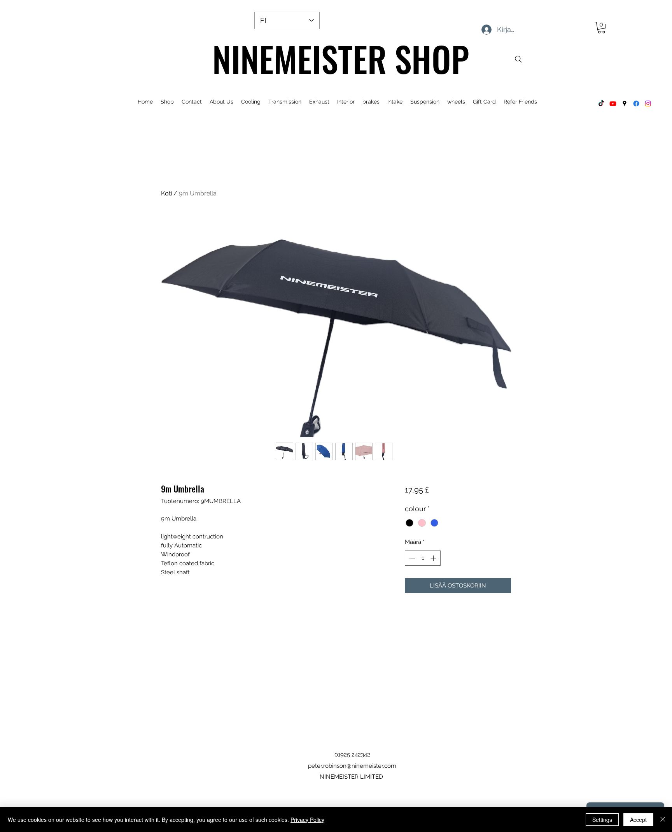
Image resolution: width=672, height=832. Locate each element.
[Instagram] (648, 103)
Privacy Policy (307, 819)
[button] (601, 27)
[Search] (518, 59)
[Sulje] (662, 819)
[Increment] (434, 558)
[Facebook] (636, 103)
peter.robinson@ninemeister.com (352, 765)
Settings (602, 819)
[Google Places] (624, 103)
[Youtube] (613, 103)
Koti (166, 193)
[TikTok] (601, 103)
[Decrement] (411, 558)
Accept (638, 819)
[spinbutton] (422, 558)
